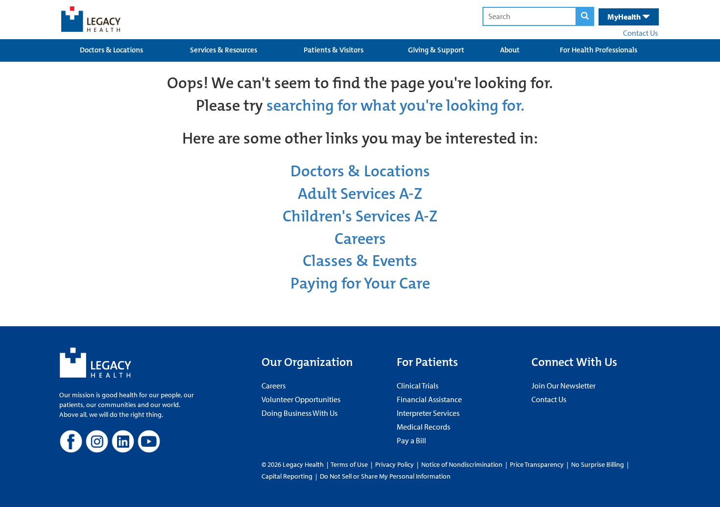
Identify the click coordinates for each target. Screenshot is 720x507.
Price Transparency (537, 464)
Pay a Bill (411, 440)
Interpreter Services (428, 413)
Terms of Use (350, 464)
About (510, 50)
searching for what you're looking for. (395, 106)
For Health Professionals (598, 50)
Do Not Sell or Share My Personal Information (385, 476)
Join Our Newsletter (563, 385)
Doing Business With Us (299, 413)
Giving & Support (436, 50)
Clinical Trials (417, 385)
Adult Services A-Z (360, 194)
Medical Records (423, 427)
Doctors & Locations (111, 50)
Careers (360, 239)
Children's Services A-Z (360, 216)
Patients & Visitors (333, 50)
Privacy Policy (394, 464)
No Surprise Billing (597, 464)
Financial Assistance (429, 399)
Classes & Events (360, 261)
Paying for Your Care (360, 283)
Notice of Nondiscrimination (462, 464)
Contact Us (640, 33)
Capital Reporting (287, 476)
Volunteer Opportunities (301, 399)
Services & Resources (223, 50)
